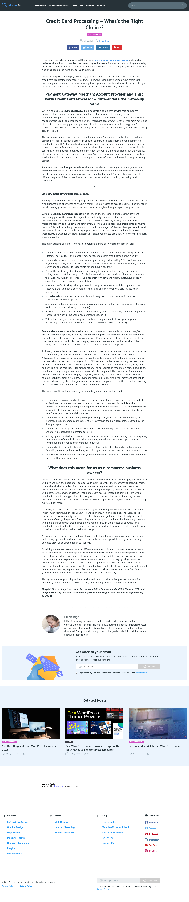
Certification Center (112, 832)
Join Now (152, 666)
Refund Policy (26, 886)
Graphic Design (15, 827)
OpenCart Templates (18, 843)
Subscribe (152, 880)
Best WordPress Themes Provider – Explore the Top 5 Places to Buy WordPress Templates (92, 747)
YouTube (153, 845)
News (69, 742)
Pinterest (153, 834)
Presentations (14, 853)
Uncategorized (94, 34)
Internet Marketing (65, 827)
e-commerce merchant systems (111, 59)
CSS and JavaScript (17, 822)
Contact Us (108, 843)
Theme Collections (64, 832)
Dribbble (153, 850)
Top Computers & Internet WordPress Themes (155, 746)
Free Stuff (78, 5)
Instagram (154, 839)
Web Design (40, 5)
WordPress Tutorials (59, 5)
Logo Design (14, 832)
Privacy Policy (141, 672)
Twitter (152, 828)
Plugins (90, 5)
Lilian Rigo (104, 41)
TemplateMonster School (115, 827)
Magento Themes (16, 837)
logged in (58, 786)
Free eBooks (109, 822)
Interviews (107, 837)
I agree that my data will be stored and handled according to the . (112, 672)
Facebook (153, 822)
